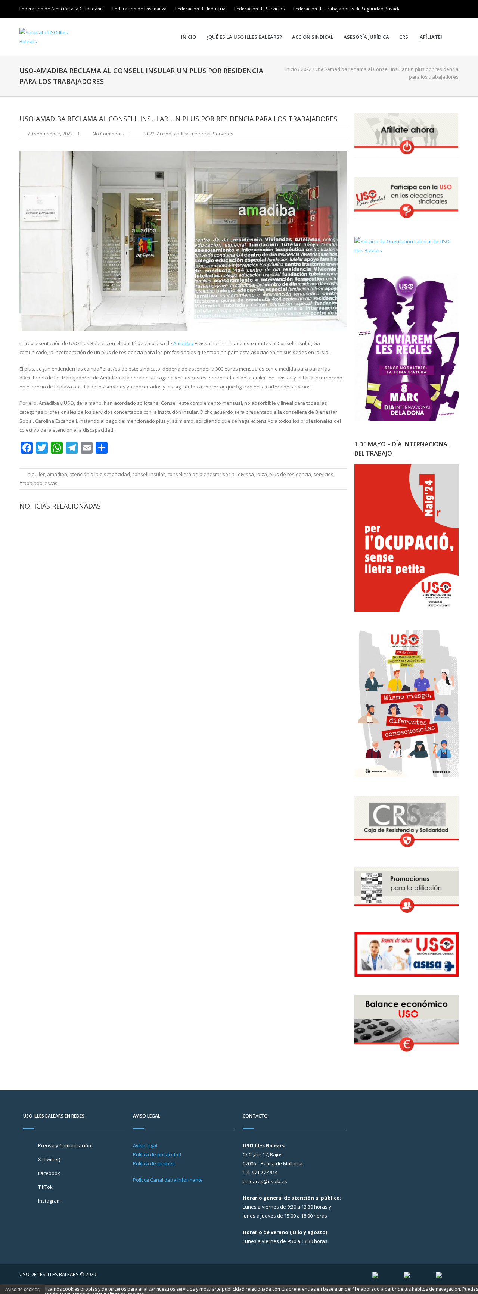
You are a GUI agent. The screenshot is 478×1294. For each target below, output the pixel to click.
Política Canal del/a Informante (168, 1179)
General (201, 133)
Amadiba (183, 343)
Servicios (223, 133)
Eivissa (246, 474)
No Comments (108, 133)
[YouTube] (453, 8)
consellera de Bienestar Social (201, 474)
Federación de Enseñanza (139, 9)
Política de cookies (154, 1163)
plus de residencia (290, 474)
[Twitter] (432, 8)
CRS (403, 37)
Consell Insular (148, 474)
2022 (306, 69)
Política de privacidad (157, 1154)
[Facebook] (442, 8)
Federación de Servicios (259, 9)
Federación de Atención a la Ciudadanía (61, 9)
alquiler (36, 474)
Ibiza (261, 474)
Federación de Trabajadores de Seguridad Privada (347, 9)
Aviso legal (145, 1145)
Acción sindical (312, 37)
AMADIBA (57, 474)
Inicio (188, 37)
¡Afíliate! (430, 37)
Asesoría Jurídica (366, 37)
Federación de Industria (200, 9)
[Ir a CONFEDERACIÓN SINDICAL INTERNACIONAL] (375, 1274)
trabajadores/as (39, 483)
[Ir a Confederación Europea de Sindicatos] (407, 1274)
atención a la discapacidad (99, 474)
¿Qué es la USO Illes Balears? (244, 37)
